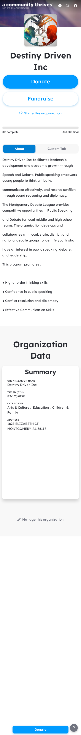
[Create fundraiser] (60, 6)
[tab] (19, 149)
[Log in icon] (75, 6)
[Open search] (68, 6)
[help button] (74, 728)
